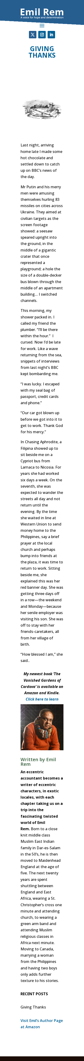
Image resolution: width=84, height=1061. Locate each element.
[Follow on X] (32, 34)
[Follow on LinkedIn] (51, 34)
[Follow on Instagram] (42, 34)
